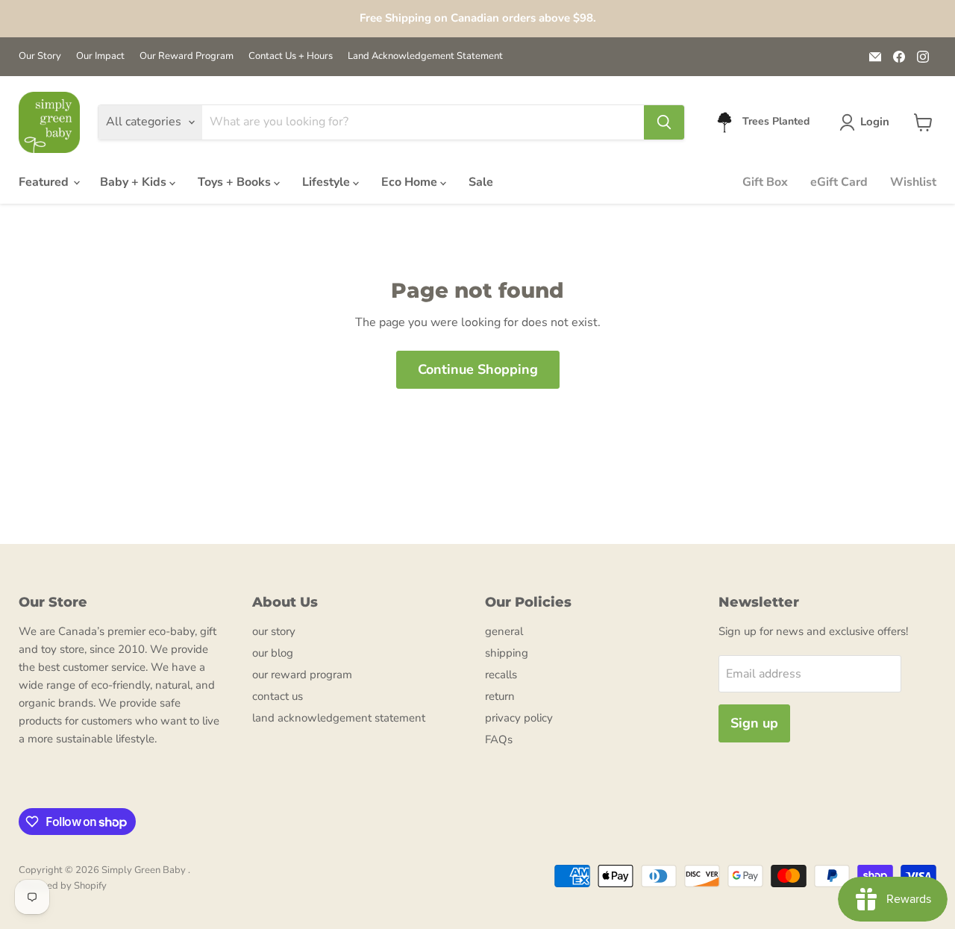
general (504, 631)
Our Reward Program (187, 56)
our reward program (302, 674)
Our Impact (100, 56)
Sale (481, 182)
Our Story (40, 56)
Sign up (754, 723)
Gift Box (765, 182)
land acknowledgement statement (338, 717)
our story (273, 631)
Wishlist (913, 182)
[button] (867, 122)
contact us (277, 696)
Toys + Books (236, 182)
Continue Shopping (478, 369)
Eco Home (410, 182)
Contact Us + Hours (290, 56)
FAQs (499, 739)
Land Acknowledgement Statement (425, 56)
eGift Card (839, 182)
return (500, 696)
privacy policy (519, 717)
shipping (506, 652)
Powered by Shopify (63, 885)
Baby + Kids (134, 182)
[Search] (664, 122)
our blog (272, 652)
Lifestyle (327, 182)
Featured (45, 182)
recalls (501, 674)
